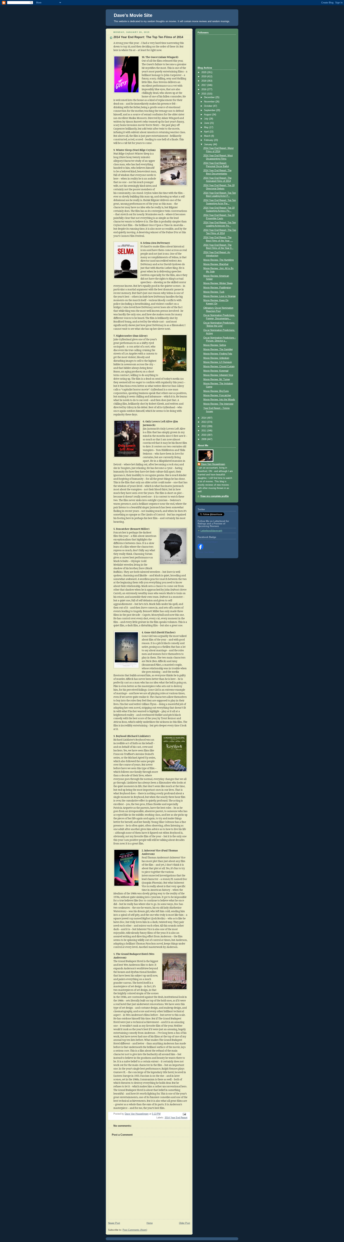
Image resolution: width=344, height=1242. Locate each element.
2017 (204, 85)
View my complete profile (214, 496)
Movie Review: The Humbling (218, 260)
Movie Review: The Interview (218, 404)
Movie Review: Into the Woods (219, 399)
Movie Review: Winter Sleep (218, 283)
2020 (204, 72)
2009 (204, 439)
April (206, 131)
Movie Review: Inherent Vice (218, 375)
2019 (204, 76)
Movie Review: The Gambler (218, 349)
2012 (204, 426)
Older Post (184, 1223)
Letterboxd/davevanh (211, 530)
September (210, 110)
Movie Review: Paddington (217, 287)
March (207, 136)
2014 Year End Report (176, 1117)
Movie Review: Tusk (213, 292)
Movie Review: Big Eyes (216, 391)
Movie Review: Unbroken (216, 358)
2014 (204, 418)
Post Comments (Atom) (135, 1230)
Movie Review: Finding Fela (217, 353)
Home (150, 1223)
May (206, 127)
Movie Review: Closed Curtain (219, 366)
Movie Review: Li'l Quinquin (217, 362)
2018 (204, 81)
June (207, 123)
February (209, 140)
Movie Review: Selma (214, 345)
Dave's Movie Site (133, 15)
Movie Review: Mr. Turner (216, 379)
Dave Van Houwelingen (213, 464)
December (209, 97)
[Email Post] (184, 1114)
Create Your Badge (206, 552)
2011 (204, 430)
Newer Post (114, 1223)
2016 (204, 89)
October (208, 106)
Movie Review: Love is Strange (219, 296)
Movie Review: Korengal (215, 371)
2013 (204, 422)
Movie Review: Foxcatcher (217, 395)
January (208, 144)
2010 (204, 435)
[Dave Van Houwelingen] (200, 548)
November (209, 101)
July (206, 118)
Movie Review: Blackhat (215, 264)
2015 (204, 94)
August (208, 114)
